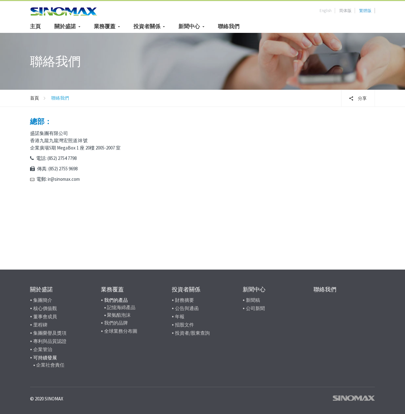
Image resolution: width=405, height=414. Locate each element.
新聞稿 (253, 300)
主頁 (35, 26)
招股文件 (184, 325)
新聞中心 (189, 26)
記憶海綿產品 (121, 307)
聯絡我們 (229, 26)
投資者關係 (147, 26)
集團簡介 (42, 300)
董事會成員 (45, 317)
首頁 (34, 98)
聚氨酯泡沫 (119, 315)
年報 (179, 317)
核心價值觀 (45, 308)
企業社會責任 (50, 365)
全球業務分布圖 (120, 331)
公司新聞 (255, 308)
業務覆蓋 (104, 26)
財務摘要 (184, 300)
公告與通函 (187, 308)
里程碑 (40, 325)
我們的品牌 (116, 323)
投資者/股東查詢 (192, 333)
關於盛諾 (65, 26)
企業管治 (42, 349)
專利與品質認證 (49, 341)
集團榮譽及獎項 (49, 333)
